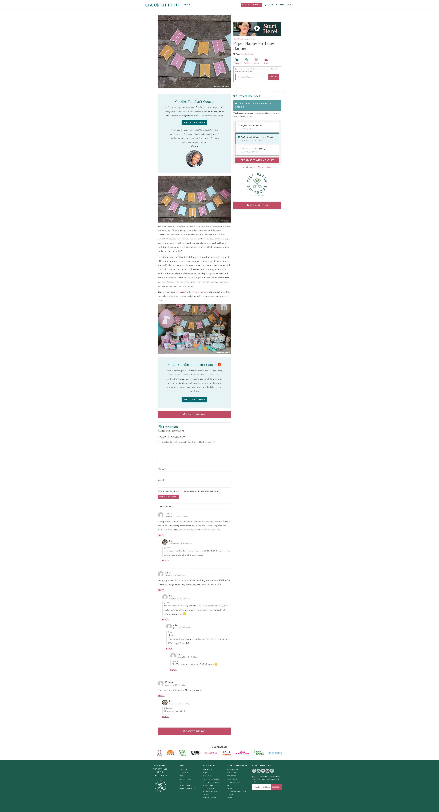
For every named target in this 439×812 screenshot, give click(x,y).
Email (161, 479)
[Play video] (257, 29)
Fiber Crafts (232, 776)
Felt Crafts (231, 773)
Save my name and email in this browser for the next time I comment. (189, 491)
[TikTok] (272, 771)
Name (162, 468)
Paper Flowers (232, 770)
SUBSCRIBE (274, 77)
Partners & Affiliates (187, 788)
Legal (181, 776)
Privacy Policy (185, 779)
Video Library (208, 785)
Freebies (206, 795)
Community (207, 770)
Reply (161, 535)
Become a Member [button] (194, 122)
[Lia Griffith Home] (162, 5)
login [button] (285, 5)
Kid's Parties (238, 39)
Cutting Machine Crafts (236, 791)
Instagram (205, 292)
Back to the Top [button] (195, 414)
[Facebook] (263, 771)
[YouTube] (267, 771)
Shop (205, 773)
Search (270, 5)
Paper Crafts (232, 779)
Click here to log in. (265, 167)
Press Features (185, 785)
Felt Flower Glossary (211, 782)
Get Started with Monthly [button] (257, 160)
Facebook (183, 292)
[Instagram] (259, 771)
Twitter (192, 292)
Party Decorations (247, 54)
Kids (228, 785)
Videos (229, 798)
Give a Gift (207, 776)
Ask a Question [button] (258, 205)
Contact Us (184, 773)
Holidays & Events (234, 782)
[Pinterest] (254, 771)
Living (229, 788)
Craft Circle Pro (209, 798)
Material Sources (210, 791)
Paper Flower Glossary (212, 779)
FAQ (180, 782)
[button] (251, 5)
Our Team (183, 770)
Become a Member (210, 788)
